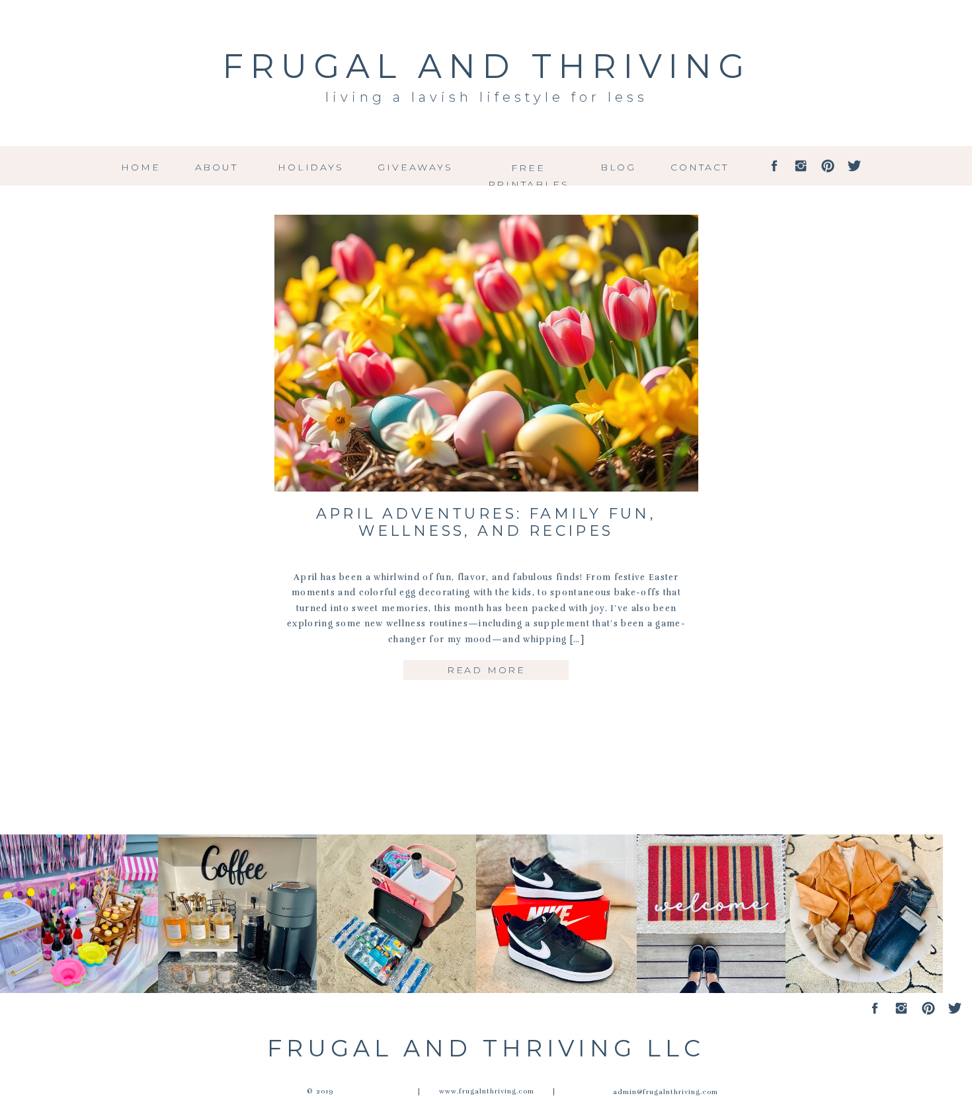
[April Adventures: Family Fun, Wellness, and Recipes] (486, 353)
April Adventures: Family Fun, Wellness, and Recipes (486, 522)
